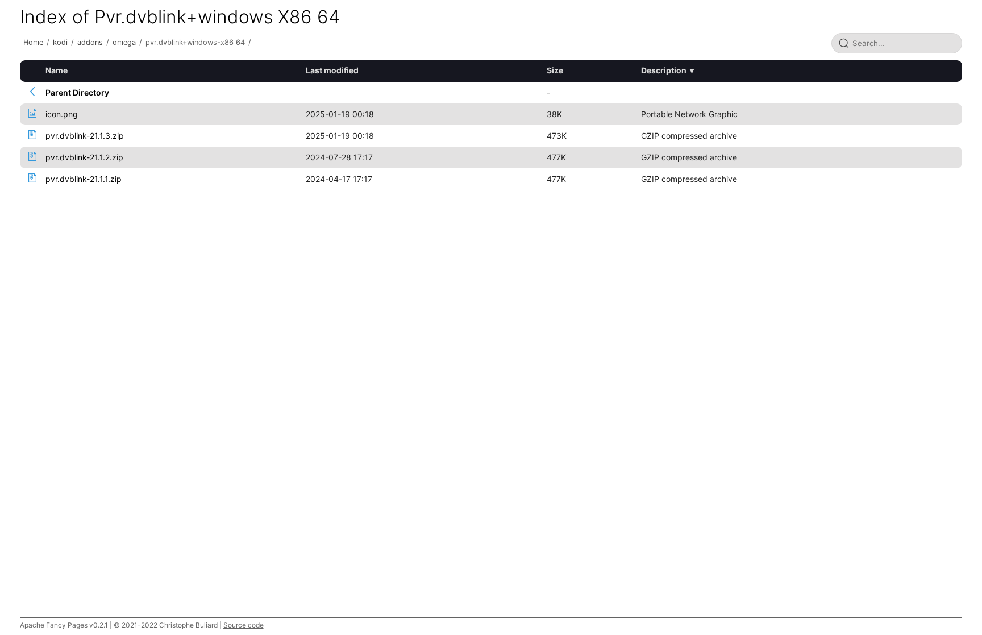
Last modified (332, 70)
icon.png (61, 114)
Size (555, 70)
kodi (60, 42)
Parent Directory (77, 92)
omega (124, 42)
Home (33, 42)
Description (663, 70)
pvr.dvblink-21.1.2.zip (84, 157)
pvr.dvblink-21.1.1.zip (83, 179)
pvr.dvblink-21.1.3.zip (84, 135)
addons (90, 42)
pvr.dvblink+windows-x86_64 (195, 42)
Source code (243, 625)
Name (56, 70)
